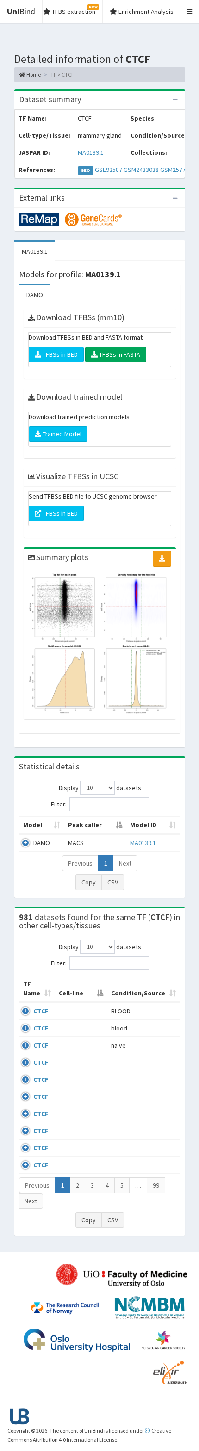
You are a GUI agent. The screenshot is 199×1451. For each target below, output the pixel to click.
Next (125, 863)
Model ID (143, 825)
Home (33, 74)
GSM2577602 (177, 169)
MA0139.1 (91, 152)
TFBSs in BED (59, 354)
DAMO (34, 295)
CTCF (41, 1011)
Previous (80, 863)
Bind (21, 11)
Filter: (59, 803)
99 (156, 1185)
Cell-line (71, 993)
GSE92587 (108, 169)
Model (32, 825)
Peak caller (85, 825)
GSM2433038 (141, 169)
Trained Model (61, 434)
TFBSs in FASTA (119, 354)
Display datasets (100, 787)
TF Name (31, 988)
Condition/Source (138, 993)
